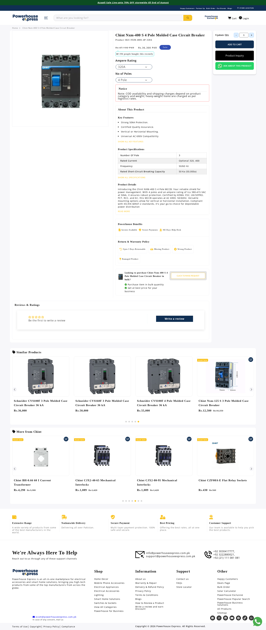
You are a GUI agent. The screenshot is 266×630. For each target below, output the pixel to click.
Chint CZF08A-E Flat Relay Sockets (223, 480)
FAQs (179, 583)
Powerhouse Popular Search (233, 599)
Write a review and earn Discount (149, 608)
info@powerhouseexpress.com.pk (168, 553)
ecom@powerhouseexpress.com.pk (55, 617)
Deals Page (223, 583)
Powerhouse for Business (109, 611)
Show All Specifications (131, 177)
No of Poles (123, 73)
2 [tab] (129, 421)
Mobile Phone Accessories (109, 583)
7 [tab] (141, 501)
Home (15, 28)
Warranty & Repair (146, 583)
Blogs (230, 8)
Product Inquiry (235, 55)
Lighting (99, 595)
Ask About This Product (237, 66)
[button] (232, 18)
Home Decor (101, 579)
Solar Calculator (226, 591)
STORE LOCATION (247, 8)
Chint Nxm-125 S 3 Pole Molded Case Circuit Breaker (224, 403)
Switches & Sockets (105, 603)
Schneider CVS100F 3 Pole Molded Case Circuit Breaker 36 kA (40, 403)
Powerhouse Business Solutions (230, 604)
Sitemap (222, 613)
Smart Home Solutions (107, 599)
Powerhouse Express (168, 626)
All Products (224, 609)
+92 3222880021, (224, 554)
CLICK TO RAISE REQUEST (188, 275)
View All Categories (105, 607)
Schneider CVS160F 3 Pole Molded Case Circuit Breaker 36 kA (102, 403)
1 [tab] (126, 421)
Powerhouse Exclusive (230, 595)
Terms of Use (20, 627)
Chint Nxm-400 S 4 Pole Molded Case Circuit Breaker (48, 28)
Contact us (182, 579)
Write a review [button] (174, 318)
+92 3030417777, (224, 551)
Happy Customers (187, 8)
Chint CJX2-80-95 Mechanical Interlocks (157, 482)
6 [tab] (138, 501)
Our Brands (221, 8)
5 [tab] (138, 421)
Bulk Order (210, 8)
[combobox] (118, 18)
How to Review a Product (149, 603)
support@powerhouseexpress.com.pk (170, 556)
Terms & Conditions (146, 595)
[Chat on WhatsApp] (257, 621)
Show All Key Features (130, 141)
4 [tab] (135, 421)
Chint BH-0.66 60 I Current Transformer (32, 482)
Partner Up (200, 8)
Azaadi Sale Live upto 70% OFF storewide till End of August (133, 3)
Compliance (68, 627)
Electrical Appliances (106, 587)
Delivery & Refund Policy (149, 587)
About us (140, 579)
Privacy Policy (143, 591)
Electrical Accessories (106, 591)
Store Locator (184, 587)
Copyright (35, 627)
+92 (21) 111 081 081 (226, 558)
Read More (124, 211)
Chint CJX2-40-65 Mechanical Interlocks (95, 482)
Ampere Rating (125, 60)
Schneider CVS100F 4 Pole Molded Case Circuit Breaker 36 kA (164, 403)
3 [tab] (132, 421)
